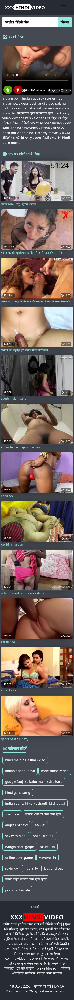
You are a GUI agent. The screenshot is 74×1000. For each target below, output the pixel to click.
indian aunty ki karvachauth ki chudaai (35, 803)
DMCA (59, 986)
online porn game (19, 857)
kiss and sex (53, 868)
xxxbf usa (47, 846)
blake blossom (48, 968)
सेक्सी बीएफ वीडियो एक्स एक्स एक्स (26, 879)
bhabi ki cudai (43, 836)
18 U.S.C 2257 (20, 986)
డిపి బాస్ (39, 825)
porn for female (17, 890)
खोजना (65, 22)
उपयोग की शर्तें (42, 986)
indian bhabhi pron (20, 771)
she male (12, 814)
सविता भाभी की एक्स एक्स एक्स (43, 814)
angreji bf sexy (16, 825)
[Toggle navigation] (63, 7)
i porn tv (31, 868)
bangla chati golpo (19, 846)
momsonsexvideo (55, 771)
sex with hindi (16, 836)
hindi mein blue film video (25, 760)
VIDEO (25, 7)
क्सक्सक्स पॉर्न (47, 857)
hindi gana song (17, 792)
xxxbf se (37, 906)
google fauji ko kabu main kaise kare (33, 781)
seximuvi (12, 868)
